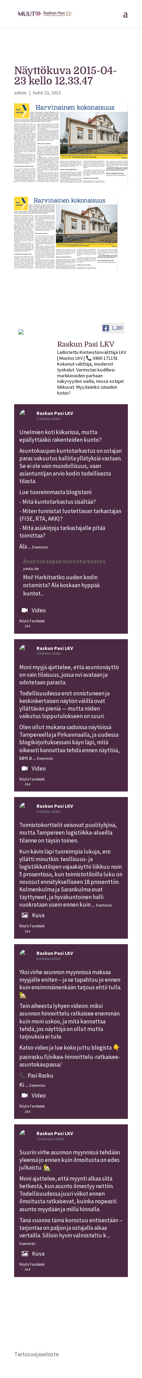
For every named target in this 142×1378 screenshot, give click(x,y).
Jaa (27, 625)
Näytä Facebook (32, 621)
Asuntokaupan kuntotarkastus (64, 561)
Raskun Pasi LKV (55, 413)
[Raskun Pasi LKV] (31, 334)
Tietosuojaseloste (36, 1354)
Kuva (38, 915)
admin (20, 93)
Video (39, 610)
